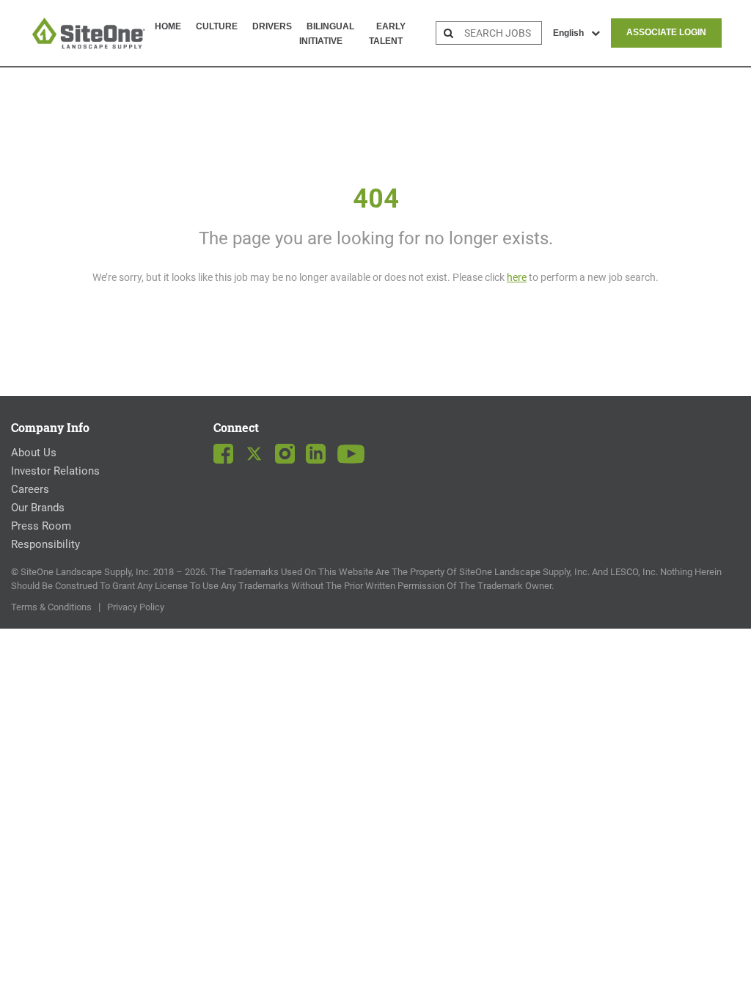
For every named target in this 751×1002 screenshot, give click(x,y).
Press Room (41, 526)
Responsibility (45, 544)
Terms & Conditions (51, 606)
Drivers (272, 26)
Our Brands (38, 507)
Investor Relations (55, 471)
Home (168, 26)
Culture (217, 26)
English (568, 33)
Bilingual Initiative (326, 33)
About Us (33, 452)
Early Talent (387, 33)
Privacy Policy (135, 606)
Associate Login (666, 32)
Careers (30, 489)
